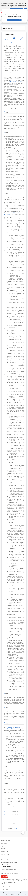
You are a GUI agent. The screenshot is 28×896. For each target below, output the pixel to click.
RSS (2, 846)
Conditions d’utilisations (6, 889)
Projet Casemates (5, 854)
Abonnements (4, 843)
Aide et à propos (5, 851)
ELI (1, 857)
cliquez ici (16, 828)
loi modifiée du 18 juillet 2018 (15, 81)
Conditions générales (6, 886)
